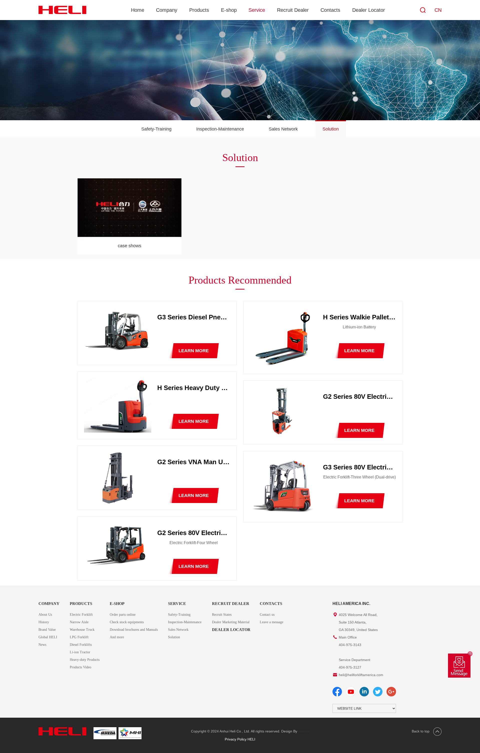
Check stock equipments (127, 622)
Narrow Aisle (79, 622)
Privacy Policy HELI (240, 739)
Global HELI (47, 637)
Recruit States (222, 614)
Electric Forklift (81, 614)
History (43, 622)
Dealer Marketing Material (231, 622)
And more (117, 637)
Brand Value (47, 630)
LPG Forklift (79, 637)
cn (438, 10)
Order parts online (123, 614)
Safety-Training (156, 129)
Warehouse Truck (82, 630)
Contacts (330, 10)
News (42, 645)
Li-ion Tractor (80, 652)
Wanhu (303, 731)
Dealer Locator (368, 10)
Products (199, 10)
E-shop (229, 10)
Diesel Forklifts (81, 645)
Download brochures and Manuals (134, 630)
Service (256, 10)
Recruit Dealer (293, 10)
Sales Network (283, 129)
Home (137, 10)
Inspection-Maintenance (220, 129)
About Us (45, 614)
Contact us (267, 614)
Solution (330, 129)
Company (166, 10)
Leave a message (271, 622)
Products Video (80, 667)
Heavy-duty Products (85, 660)
